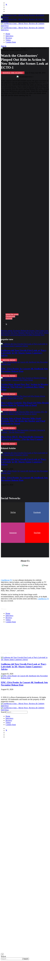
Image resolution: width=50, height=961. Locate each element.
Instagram (13, 533)
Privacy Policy (11, 639)
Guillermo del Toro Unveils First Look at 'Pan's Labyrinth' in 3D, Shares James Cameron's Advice (23, 353)
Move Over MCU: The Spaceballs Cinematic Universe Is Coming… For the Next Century (22, 438)
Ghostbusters (10, 316)
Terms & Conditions (13, 634)
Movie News (9, 360)
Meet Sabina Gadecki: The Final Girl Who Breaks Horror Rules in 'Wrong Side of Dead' (25, 404)
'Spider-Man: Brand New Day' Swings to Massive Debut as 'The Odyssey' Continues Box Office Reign (24, 387)
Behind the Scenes (13, 73)
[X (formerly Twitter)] (6, 325)
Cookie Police (11, 641)
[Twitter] (6, 5)
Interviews (9, 36)
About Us (9, 643)
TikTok (13, 512)
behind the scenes (12, 314)
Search (3, 712)
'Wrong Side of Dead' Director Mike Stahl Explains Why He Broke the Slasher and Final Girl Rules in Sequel (23, 421)
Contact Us (10, 645)
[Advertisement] (25, 205)
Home (8, 34)
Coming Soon (11, 42)
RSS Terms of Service (14, 637)
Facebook (37, 512)
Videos (8, 40)
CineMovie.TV (6, 580)
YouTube (37, 533)
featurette (9, 319)
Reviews (9, 38)
